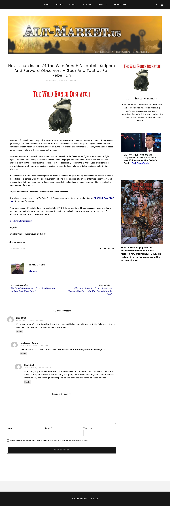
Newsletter (120, 4)
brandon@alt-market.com (21, 221)
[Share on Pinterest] (109, 248)
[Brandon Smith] (17, 267)
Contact (103, 4)
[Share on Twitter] (105, 248)
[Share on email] (113, 248)
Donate (87, 4)
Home (47, 4)
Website (87, 428)
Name (10, 428)
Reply (19, 331)
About (59, 4)
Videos (73, 4)
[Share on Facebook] (101, 248)
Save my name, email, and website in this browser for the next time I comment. (49, 440)
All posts (33, 271)
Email (48, 428)
